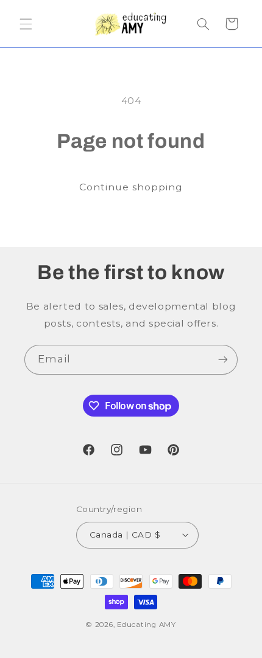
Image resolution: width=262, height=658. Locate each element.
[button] (26, 24)
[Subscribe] (223, 360)
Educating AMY (146, 624)
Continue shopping (131, 187)
